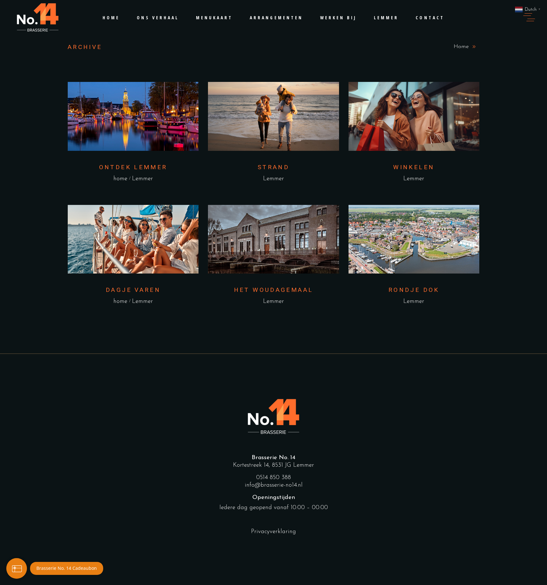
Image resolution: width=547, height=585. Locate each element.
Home (461, 47)
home (120, 179)
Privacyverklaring (273, 532)
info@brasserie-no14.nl (274, 485)
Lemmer (142, 179)
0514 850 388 (273, 478)
